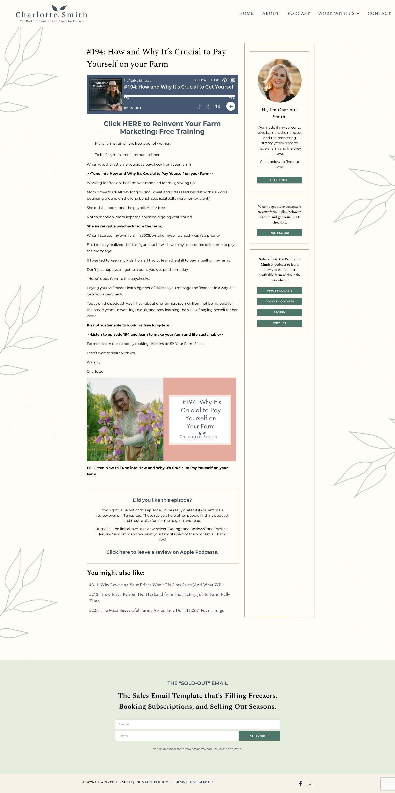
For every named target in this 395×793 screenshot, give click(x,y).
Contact (379, 13)
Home (246, 13)
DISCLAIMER (200, 782)
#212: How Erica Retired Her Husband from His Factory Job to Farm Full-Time (159, 597)
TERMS (178, 782)
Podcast (298, 13)
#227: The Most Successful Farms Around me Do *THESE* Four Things (156, 610)
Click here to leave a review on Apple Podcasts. (162, 552)
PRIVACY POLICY (151, 782)
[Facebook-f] (300, 783)
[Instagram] (310, 783)
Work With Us (336, 13)
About (270, 13)
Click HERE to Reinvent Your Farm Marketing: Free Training (162, 127)
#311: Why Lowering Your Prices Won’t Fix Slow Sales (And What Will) (156, 585)
